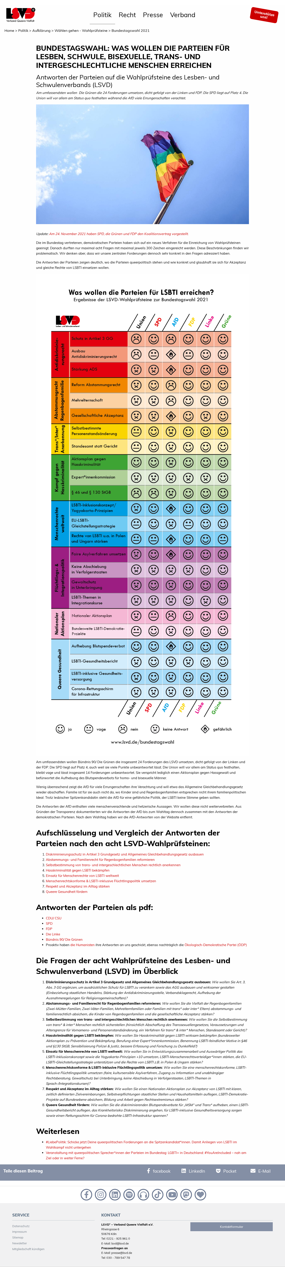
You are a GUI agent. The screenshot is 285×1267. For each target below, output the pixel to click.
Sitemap (17, 1237)
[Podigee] (143, 1194)
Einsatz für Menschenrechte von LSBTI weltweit (82, 876)
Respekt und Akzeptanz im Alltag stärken (78, 886)
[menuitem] (102, 15)
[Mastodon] (186, 1194)
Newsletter (19, 1243)
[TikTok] (157, 1194)
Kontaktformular (231, 1227)
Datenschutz (21, 1226)
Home (9, 30)
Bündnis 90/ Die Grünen (64, 939)
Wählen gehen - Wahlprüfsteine (81, 30)
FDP (49, 929)
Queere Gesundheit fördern (67, 892)
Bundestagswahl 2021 (131, 30)
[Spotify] (129, 1194)
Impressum (19, 1231)
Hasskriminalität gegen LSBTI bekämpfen (78, 870)
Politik (102, 15)
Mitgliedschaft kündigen (28, 1249)
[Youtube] (171, 1194)
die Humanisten (82, 945)
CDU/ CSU (53, 918)
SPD (49, 923)
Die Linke (53, 934)
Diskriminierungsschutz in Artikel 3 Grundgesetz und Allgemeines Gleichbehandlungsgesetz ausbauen (125, 854)
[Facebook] (86, 1194)
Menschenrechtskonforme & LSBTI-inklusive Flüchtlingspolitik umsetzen (101, 881)
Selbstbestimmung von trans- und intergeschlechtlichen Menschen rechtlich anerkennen (113, 865)
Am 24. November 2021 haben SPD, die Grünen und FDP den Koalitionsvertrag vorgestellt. (118, 234)
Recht (127, 15)
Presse (153, 15)
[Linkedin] (114, 1194)
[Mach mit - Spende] (199, 1194)
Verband (182, 15)
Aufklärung (41, 30)
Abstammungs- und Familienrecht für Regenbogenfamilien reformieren (100, 860)
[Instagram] (100, 1194)
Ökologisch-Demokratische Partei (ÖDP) (216, 945)
